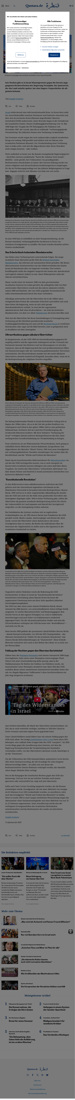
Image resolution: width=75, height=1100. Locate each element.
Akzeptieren (54, 55)
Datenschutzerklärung (22, 38)
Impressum (25, 67)
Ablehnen (20, 55)
